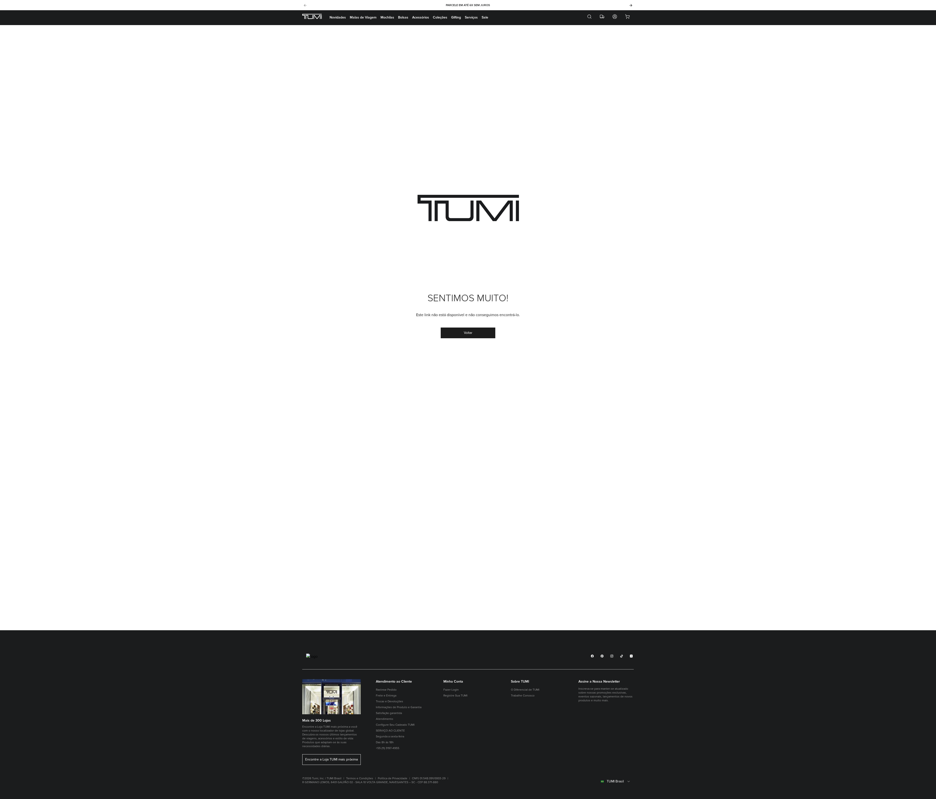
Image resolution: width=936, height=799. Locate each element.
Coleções (440, 17)
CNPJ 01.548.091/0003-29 (429, 778)
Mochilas (387, 17)
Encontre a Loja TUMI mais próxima (331, 759)
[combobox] (606, 781)
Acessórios (420, 17)
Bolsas (403, 17)
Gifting (456, 17)
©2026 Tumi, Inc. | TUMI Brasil (321, 778)
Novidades (338, 17)
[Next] (631, 5)
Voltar (468, 333)
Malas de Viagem (363, 17)
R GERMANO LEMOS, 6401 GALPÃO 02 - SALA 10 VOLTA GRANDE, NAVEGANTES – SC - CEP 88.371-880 (370, 782)
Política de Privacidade (392, 778)
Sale (485, 17)
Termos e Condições (359, 778)
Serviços (471, 17)
